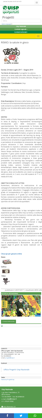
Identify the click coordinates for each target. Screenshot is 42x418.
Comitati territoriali (20, 32)
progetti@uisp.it (9, 358)
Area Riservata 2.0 (9, 407)
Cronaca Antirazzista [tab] (8, 321)
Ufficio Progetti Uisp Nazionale (16, 369)
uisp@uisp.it (11, 399)
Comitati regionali (21, 29)
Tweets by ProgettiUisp (7, 379)
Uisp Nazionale (21, 26)
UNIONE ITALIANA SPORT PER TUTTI (12, 1)
